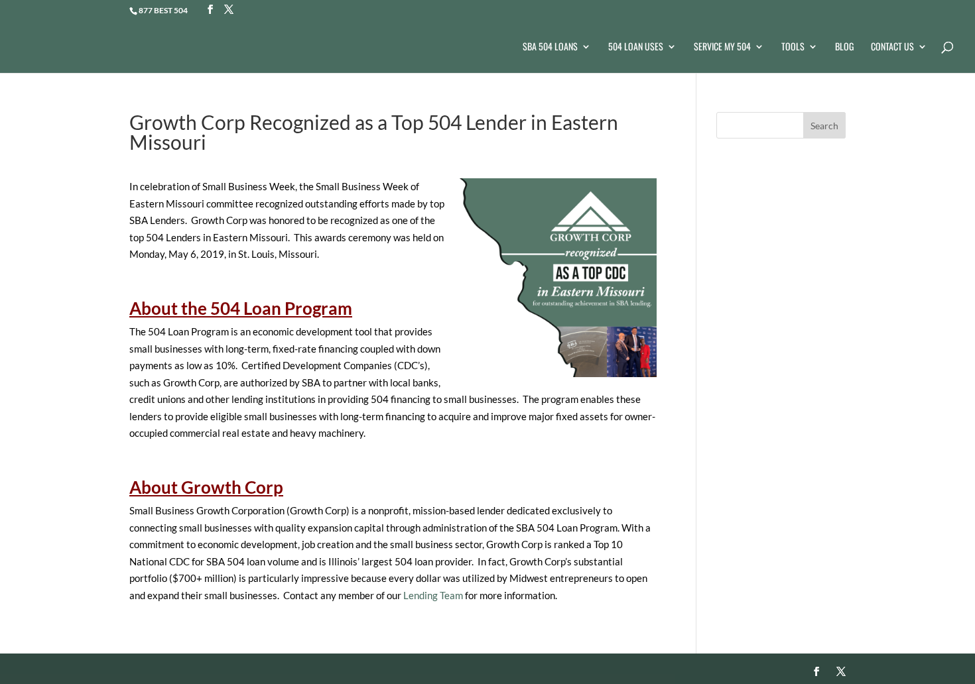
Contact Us (892, 47)
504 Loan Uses (635, 47)
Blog (844, 47)
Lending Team (433, 595)
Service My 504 (722, 47)
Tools (793, 47)
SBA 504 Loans (550, 47)
